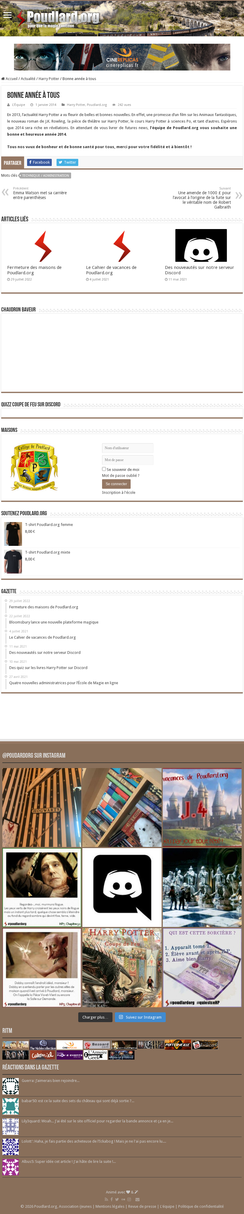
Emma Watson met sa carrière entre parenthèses (40, 193)
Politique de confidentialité (201, 1206)
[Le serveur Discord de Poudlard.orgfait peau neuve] (121, 887)
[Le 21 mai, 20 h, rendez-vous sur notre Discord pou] (121, 967)
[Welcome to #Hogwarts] (41, 807)
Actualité (28, 78)
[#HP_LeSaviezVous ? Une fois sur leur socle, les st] (202, 887)
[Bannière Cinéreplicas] (122, 56)
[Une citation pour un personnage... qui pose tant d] (41, 887)
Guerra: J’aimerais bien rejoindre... (50, 1080)
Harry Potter (49, 78)
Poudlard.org (97, 105)
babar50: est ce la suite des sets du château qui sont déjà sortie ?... (78, 1101)
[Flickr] (123, 1199)
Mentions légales (110, 1206)
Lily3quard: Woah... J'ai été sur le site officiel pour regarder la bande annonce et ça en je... (97, 1121)
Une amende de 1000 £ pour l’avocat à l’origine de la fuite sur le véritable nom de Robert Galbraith (202, 198)
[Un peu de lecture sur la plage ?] (121, 807)
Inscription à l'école (118, 492)
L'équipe (167, 1206)
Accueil (11, 78)
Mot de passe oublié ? (121, 475)
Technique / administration (45, 176)
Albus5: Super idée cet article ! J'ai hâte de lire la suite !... (69, 1161)
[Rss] (106, 1199)
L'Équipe (18, 105)
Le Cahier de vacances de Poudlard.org (111, 270)
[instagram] (129, 1199)
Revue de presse (142, 1206)
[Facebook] (111, 1199)
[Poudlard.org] (59, 17)
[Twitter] (117, 1199)
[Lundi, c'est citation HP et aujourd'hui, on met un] (41, 967)
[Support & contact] (137, 1199)
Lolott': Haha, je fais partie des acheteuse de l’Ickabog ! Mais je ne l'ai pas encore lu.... (94, 1141)
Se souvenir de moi (122, 469)
